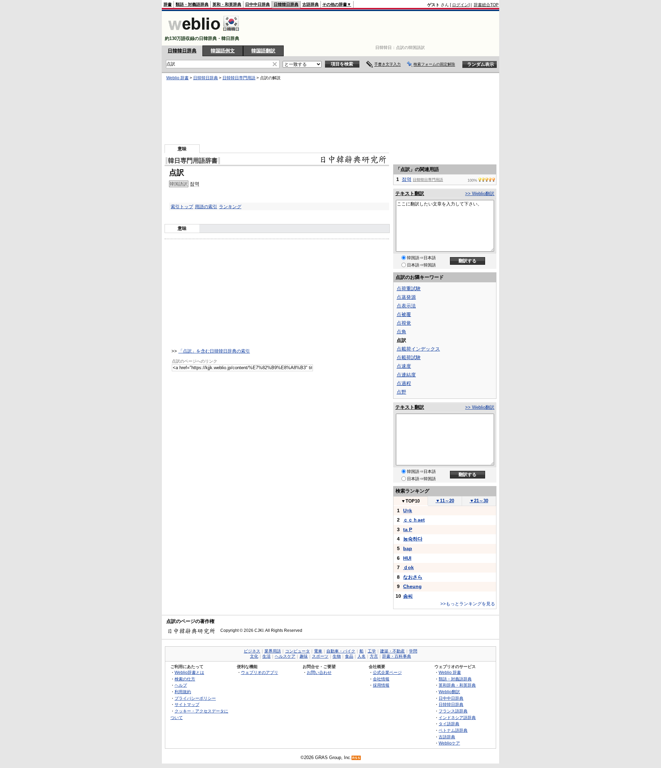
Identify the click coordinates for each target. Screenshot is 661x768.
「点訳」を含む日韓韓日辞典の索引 (214, 351)
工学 (372, 651)
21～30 (479, 500)
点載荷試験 (409, 357)
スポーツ (320, 656)
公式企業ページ (387, 672)
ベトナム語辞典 (453, 730)
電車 (318, 651)
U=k (407, 510)
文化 (254, 656)
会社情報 (381, 679)
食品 (349, 656)
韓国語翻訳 (263, 50)
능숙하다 (412, 539)
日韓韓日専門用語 (238, 78)
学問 (413, 651)
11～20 (445, 500)
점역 (194, 183)
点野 (401, 392)
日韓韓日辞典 (286, 4)
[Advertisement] (373, 28)
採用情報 (381, 685)
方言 (374, 656)
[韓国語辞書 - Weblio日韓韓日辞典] (203, 32)
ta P (407, 529)
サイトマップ (187, 704)
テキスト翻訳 (409, 193)
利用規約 (183, 691)
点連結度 (406, 374)
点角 (401, 331)
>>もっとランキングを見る (467, 603)
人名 (361, 656)
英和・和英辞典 (226, 4)
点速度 (404, 366)
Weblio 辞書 (177, 78)
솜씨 (408, 596)
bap (407, 548)
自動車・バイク (340, 651)
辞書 (168, 4)
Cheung (412, 586)
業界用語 (272, 651)
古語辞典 (310, 4)
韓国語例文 (223, 50)
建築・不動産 (392, 651)
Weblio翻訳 (449, 691)
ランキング (230, 206)
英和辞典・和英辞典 (457, 685)
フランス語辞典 (453, 711)
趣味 (304, 656)
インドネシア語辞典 (457, 717)
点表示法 (406, 306)
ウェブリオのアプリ (259, 672)
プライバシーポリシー (195, 698)
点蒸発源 (406, 297)
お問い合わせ (319, 672)
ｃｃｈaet (414, 520)
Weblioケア (449, 743)
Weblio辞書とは (189, 672)
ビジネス (252, 651)
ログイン (460, 4)
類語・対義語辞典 (192, 4)
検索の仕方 (185, 679)
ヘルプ (181, 685)
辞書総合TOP (486, 4)
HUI (407, 558)
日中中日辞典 (257, 4)
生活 (266, 656)
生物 (337, 656)
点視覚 (404, 323)
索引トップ (182, 206)
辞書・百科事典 (396, 656)
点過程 (404, 383)
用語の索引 (206, 206)
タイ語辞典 (449, 723)
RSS (356, 758)
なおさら (412, 577)
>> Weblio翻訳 (479, 193)
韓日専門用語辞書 (193, 160)
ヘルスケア (285, 656)
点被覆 (404, 314)
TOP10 (410, 501)
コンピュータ (297, 651)
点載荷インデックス (418, 349)
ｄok (408, 567)
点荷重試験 (409, 288)
